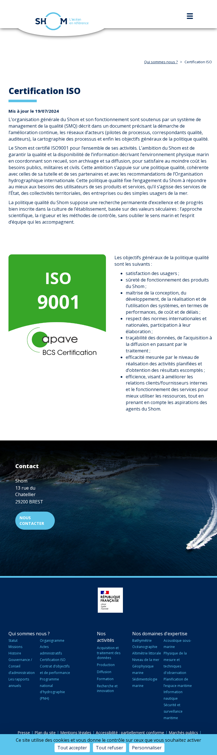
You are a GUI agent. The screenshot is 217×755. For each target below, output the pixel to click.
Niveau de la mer (145, 659)
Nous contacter (31, 520)
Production (106, 664)
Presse (24, 732)
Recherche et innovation (107, 688)
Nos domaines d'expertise (159, 633)
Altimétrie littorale (146, 653)
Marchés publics (183, 732)
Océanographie (144, 646)
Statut (13, 640)
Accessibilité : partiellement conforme (130, 732)
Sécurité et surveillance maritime (173, 711)
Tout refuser (109, 748)
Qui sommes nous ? (161, 61)
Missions (15, 646)
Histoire (14, 653)
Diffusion (104, 671)
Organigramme (52, 640)
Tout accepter (72, 748)
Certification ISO (53, 659)
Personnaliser (147, 748)
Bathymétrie (142, 640)
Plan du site (45, 732)
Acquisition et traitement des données (108, 652)
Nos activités (105, 636)
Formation (105, 679)
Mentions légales (75, 732)
